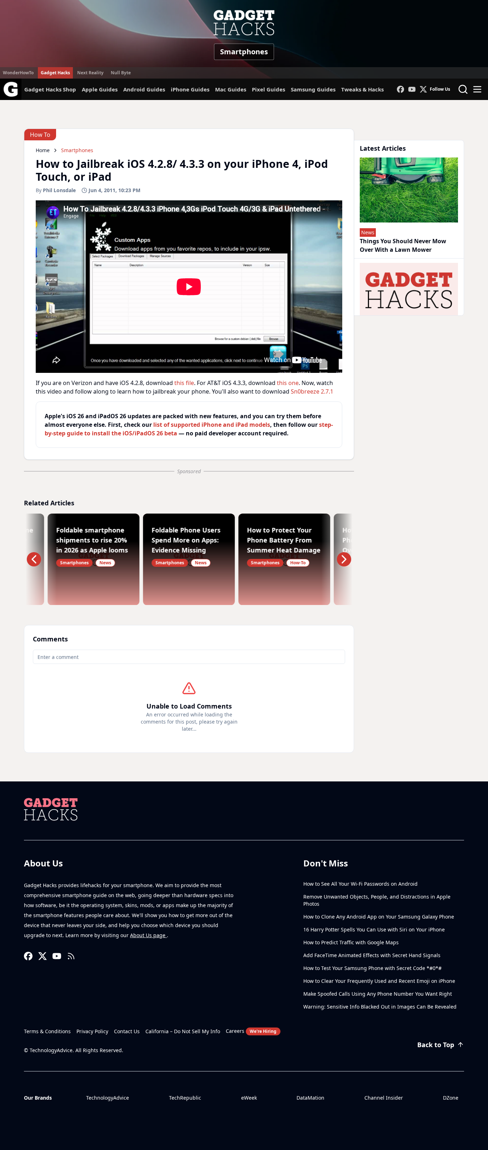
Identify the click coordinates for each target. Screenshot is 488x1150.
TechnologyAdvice (107, 1097)
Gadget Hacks (55, 73)
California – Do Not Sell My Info (182, 1031)
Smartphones (244, 51)
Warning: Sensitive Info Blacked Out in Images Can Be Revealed (380, 1006)
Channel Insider (383, 1097)
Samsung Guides (313, 89)
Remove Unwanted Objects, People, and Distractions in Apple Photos (376, 900)
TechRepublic (185, 1097)
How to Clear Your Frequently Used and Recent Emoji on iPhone (379, 981)
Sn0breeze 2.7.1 (312, 391)
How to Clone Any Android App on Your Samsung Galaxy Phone (378, 916)
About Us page (148, 935)
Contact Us (127, 1031)
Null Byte (121, 73)
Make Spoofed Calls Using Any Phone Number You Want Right (377, 993)
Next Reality (90, 73)
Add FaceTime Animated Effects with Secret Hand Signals (371, 955)
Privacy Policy (92, 1031)
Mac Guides (230, 89)
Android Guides (144, 89)
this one (288, 383)
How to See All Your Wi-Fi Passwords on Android (360, 883)
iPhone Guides (190, 89)
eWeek (249, 1097)
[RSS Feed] (71, 956)
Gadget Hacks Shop (50, 89)
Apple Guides (100, 89)
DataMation (310, 1097)
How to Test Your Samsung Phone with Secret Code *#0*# (372, 968)
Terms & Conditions (47, 1031)
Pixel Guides (268, 89)
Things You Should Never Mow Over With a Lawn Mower (403, 245)
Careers (251, 1031)
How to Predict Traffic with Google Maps (351, 942)
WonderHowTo (18, 73)
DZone (450, 1097)
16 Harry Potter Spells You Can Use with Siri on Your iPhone (374, 929)
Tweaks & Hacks (362, 89)
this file (184, 383)
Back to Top (435, 1044)
